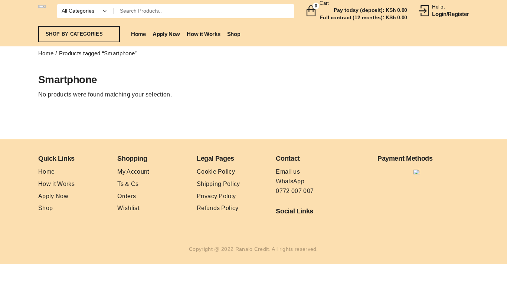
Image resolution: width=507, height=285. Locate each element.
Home (45, 53)
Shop (45, 208)
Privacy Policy (216, 196)
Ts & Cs (127, 184)
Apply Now (53, 196)
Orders (126, 196)
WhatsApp (290, 181)
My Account (133, 171)
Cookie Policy (216, 171)
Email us (288, 171)
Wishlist (128, 208)
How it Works (56, 184)
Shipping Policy (218, 184)
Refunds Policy (217, 208)
